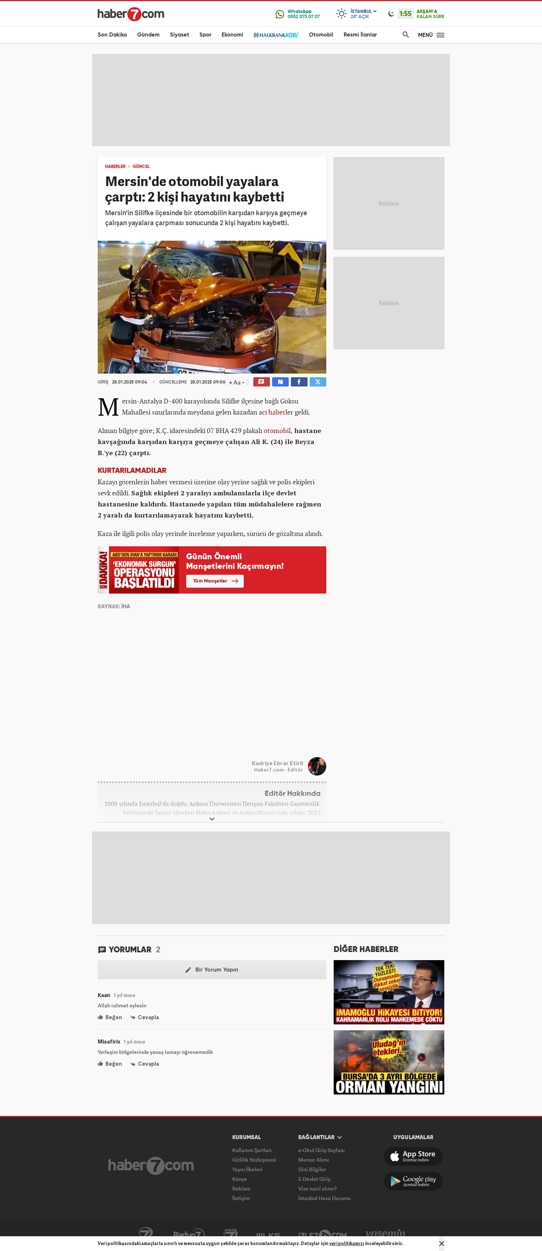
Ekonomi (232, 35)
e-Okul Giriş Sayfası (321, 1150)
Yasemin (385, 1235)
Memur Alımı (313, 1159)
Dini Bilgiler (312, 1169)
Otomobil (321, 35)
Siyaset (179, 35)
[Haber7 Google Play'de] (413, 1181)
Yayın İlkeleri (247, 1169)
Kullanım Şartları (252, 1150)
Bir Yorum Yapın (216, 970)
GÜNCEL (141, 167)
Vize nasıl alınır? (317, 1188)
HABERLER (115, 167)
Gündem (148, 35)
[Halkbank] (276, 35)
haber (276, 412)
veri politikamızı (346, 1243)
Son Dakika (112, 35)
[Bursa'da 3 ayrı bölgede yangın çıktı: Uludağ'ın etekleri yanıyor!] (389, 1061)
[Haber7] (131, 14)
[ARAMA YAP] (404, 35)
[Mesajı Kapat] (441, 1243)
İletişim (241, 1198)
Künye (239, 1178)
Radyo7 (189, 1235)
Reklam (241, 1188)
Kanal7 (145, 1235)
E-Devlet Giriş (314, 1178)
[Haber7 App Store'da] (413, 1156)
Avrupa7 (230, 1235)
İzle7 (323, 1235)
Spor (205, 35)
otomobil (277, 430)
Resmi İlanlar (360, 35)
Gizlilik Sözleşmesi (254, 1159)
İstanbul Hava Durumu (324, 1198)
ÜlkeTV (268, 1235)
